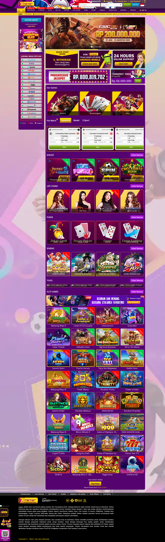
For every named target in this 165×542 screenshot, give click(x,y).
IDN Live (58, 10)
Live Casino (76, 9)
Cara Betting (39, 494)
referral (123, 10)
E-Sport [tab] (86, 120)
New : (20, 14)
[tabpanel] (96, 139)
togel (86, 10)
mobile (63, 494)
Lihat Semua (137, 155)
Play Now (95, 483)
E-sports (41, 9)
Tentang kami (25, 494)
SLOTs (49, 9)
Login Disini (31, 26)
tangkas (102, 10)
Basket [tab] (76, 120)
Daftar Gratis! (102, 487)
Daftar (135, 5)
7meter (20, 507)
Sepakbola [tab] (65, 120)
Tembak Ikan (113, 10)
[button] (143, 5)
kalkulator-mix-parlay (77, 494)
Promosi (133, 10)
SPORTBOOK (31, 9)
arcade (66, 9)
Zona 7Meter (94, 494)
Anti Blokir (107, 494)
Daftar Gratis (31, 20)
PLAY (64, 147)
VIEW (138, 81)
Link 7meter (52, 494)
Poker (94, 10)
